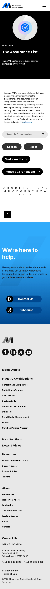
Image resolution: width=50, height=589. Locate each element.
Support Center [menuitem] (10, 466)
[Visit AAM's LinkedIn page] (13, 352)
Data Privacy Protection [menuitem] (14, 406)
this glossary (26, 122)
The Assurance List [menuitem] (12, 510)
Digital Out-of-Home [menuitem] (12, 390)
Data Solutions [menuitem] (12, 439)
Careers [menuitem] (6, 527)
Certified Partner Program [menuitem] (15, 428)
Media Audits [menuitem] (11, 369)
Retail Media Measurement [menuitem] (15, 417)
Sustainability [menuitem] (9, 401)
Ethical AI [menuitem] (7, 412)
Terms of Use (9, 574)
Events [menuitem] (5, 422)
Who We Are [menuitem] (8, 494)
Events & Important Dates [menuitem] (15, 460)
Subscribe (26, 310)
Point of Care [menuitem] (8, 395)
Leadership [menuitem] (7, 505)
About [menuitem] (6, 488)
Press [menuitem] (5, 521)
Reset (33, 146)
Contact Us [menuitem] (9, 538)
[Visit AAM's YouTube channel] (28, 352)
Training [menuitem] (6, 477)
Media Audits (14, 159)
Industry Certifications (20, 171)
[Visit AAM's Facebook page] (5, 352)
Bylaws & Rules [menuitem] (9, 471)
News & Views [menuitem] (11, 445)
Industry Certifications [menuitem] (17, 378)
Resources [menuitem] (9, 454)
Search (12, 146)
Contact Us (11, 64)
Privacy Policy (10, 570)
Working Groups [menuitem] (10, 516)
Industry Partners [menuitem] (11, 500)
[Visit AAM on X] (21, 352)
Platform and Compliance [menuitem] (15, 385)
